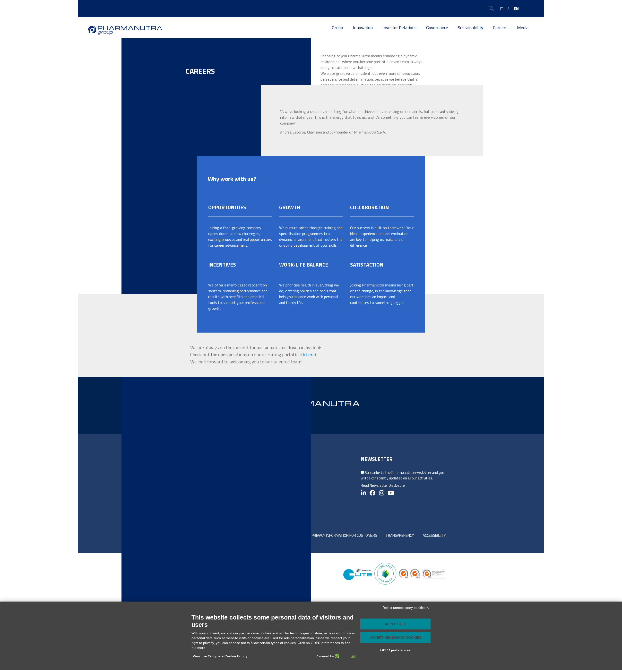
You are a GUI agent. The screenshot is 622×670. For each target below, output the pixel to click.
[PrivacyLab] (344, 656)
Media (522, 27)
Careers (500, 27)
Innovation (363, 27)
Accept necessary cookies (395, 637)
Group (337, 27)
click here (305, 354)
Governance (437, 27)
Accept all (395, 624)
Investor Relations (399, 27)
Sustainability (470, 27)
